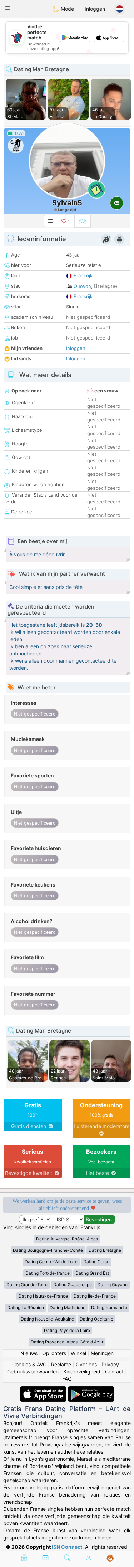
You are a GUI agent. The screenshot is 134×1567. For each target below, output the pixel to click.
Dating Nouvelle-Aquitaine (47, 1319)
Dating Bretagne (105, 1250)
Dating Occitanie (96, 1319)
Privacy (110, 1364)
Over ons (86, 1364)
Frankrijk (83, 275)
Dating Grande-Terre (27, 1284)
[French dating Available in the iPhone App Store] (44, 1390)
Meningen (102, 1353)
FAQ (67, 1379)
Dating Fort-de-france (47, 1273)
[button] (7, 8)
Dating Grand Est (92, 1273)
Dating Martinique (67, 1307)
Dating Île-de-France (95, 1296)
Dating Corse (96, 1261)
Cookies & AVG (29, 1364)
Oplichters (54, 1353)
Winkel (78, 1353)
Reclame (61, 1364)
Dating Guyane (113, 1284)
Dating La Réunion (25, 1307)
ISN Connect (67, 1547)
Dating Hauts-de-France (43, 1296)
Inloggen (95, 9)
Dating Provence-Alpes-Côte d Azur (67, 1341)
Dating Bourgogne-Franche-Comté (48, 1250)
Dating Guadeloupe (72, 1284)
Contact (114, 1371)
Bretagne (105, 286)
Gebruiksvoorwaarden (33, 1371)
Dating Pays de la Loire (67, 1330)
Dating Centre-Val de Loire (51, 1261)
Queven (82, 286)
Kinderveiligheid (81, 1371)
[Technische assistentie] (110, 1558)
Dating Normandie (109, 1307)
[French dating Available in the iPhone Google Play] (91, 1390)
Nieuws (29, 1353)
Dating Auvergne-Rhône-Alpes (67, 1238)
